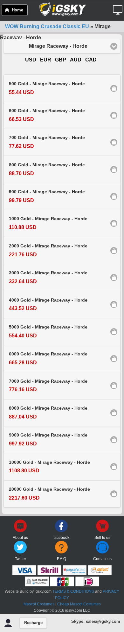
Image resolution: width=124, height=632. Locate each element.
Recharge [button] (33, 623)
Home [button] (17, 10)
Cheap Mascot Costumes (79, 604)
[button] (118, 7)
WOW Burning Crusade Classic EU (47, 26)
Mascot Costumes (39, 604)
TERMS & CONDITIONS (73, 591)
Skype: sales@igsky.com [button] (95, 621)
